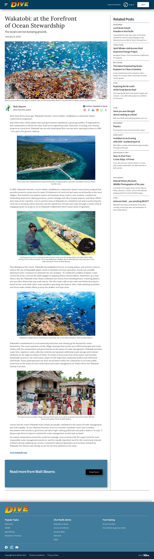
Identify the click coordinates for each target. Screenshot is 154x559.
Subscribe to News (61, 524)
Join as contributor (61, 528)
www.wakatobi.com (18, 452)
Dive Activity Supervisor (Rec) (114, 528)
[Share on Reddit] (97, 110)
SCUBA (7, 528)
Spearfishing (10, 532)
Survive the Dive (109, 524)
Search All (9, 524)
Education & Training (13, 536)
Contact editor (59, 532)
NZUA (56, 539)
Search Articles (114, 5)
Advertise (57, 536)
